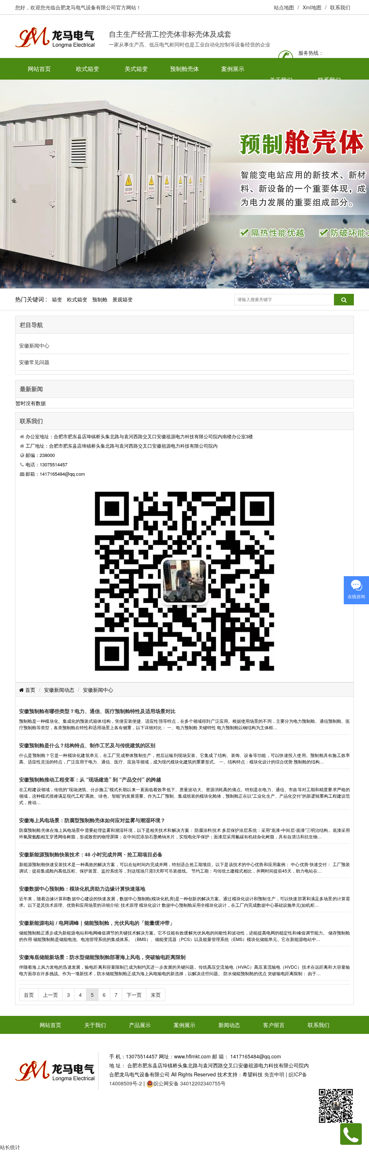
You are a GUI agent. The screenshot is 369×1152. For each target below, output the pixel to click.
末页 (156, 994)
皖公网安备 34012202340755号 (190, 1083)
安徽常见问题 (34, 362)
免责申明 (274, 1074)
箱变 (57, 299)
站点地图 (284, 7)
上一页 (50, 994)
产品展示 (140, 1024)
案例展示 (232, 68)
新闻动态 (229, 1024)
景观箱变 (122, 299)
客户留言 (274, 1024)
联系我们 (340, 7)
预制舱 (99, 299)
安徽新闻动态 (59, 689)
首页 (29, 689)
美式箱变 (136, 68)
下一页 (134, 994)
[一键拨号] (351, 1133)
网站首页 (39, 68)
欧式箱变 (87, 68)
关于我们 (95, 1024)
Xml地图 (312, 7)
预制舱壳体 (184, 68)
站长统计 (10, 1147)
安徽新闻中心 (34, 345)
